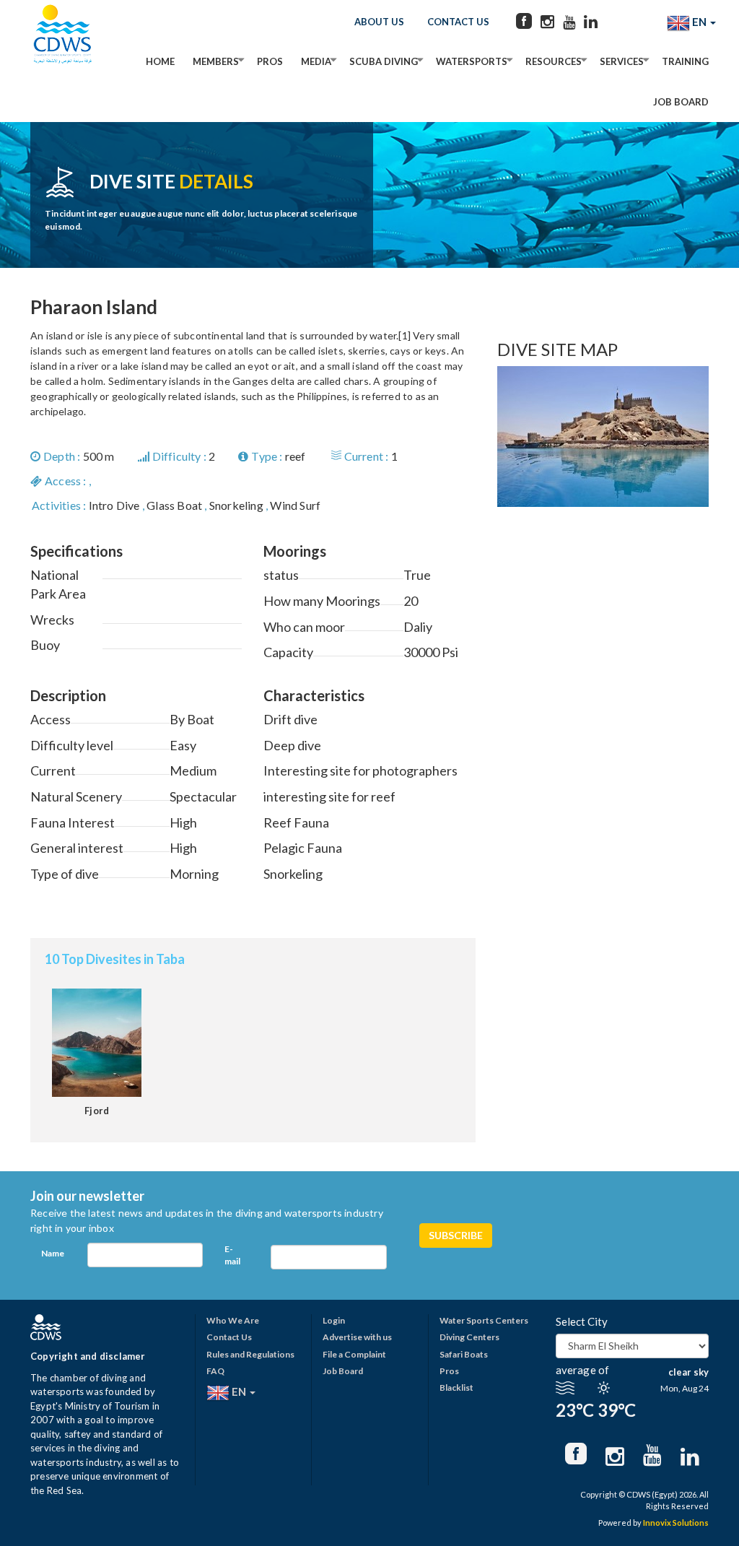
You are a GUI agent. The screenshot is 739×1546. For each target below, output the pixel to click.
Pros (270, 61)
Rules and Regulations (250, 1354)
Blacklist (456, 1387)
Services (622, 61)
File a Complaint (354, 1354)
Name (52, 1253)
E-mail (232, 1255)
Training (685, 61)
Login (334, 1320)
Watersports (471, 61)
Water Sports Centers (484, 1320)
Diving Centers (469, 1337)
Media (316, 61)
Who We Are (232, 1320)
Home (160, 61)
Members (216, 61)
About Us (379, 21)
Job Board (681, 102)
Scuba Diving (383, 61)
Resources (553, 61)
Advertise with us (357, 1337)
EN (699, 21)
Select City (582, 1321)
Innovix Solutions (676, 1522)
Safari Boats (464, 1354)
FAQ (215, 1370)
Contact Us (458, 21)
